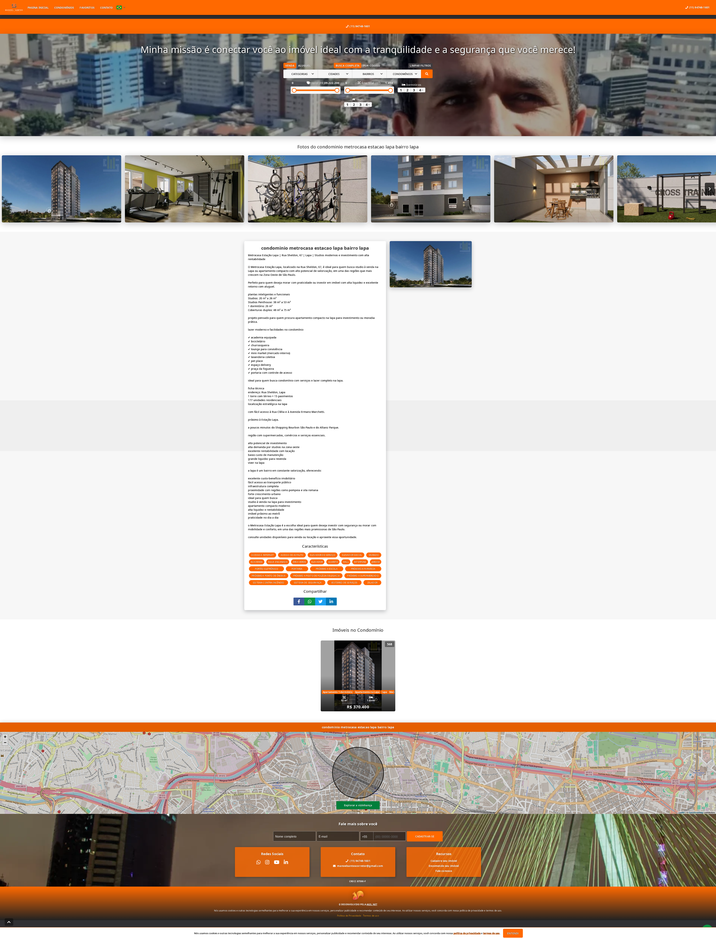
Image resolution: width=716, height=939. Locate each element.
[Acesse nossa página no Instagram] (267, 862)
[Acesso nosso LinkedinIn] (286, 862)
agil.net (372, 904)
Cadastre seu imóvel (444, 861)
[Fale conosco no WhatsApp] (258, 862)
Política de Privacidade (349, 915)
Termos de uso (371, 915)
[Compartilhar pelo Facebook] (298, 601)
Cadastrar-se (424, 836)
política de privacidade (467, 933)
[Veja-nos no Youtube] (276, 862)
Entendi (513, 933)
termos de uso (491, 933)
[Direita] (710, 189)
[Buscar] (427, 74)
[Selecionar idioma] (121, 7)
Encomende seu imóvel (444, 866)
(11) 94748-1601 (360, 26)
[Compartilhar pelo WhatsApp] (309, 601)
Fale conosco (443, 871)
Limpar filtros (420, 65)
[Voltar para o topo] (9, 922)
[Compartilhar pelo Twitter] (320, 601)
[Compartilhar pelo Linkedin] (331, 601)
